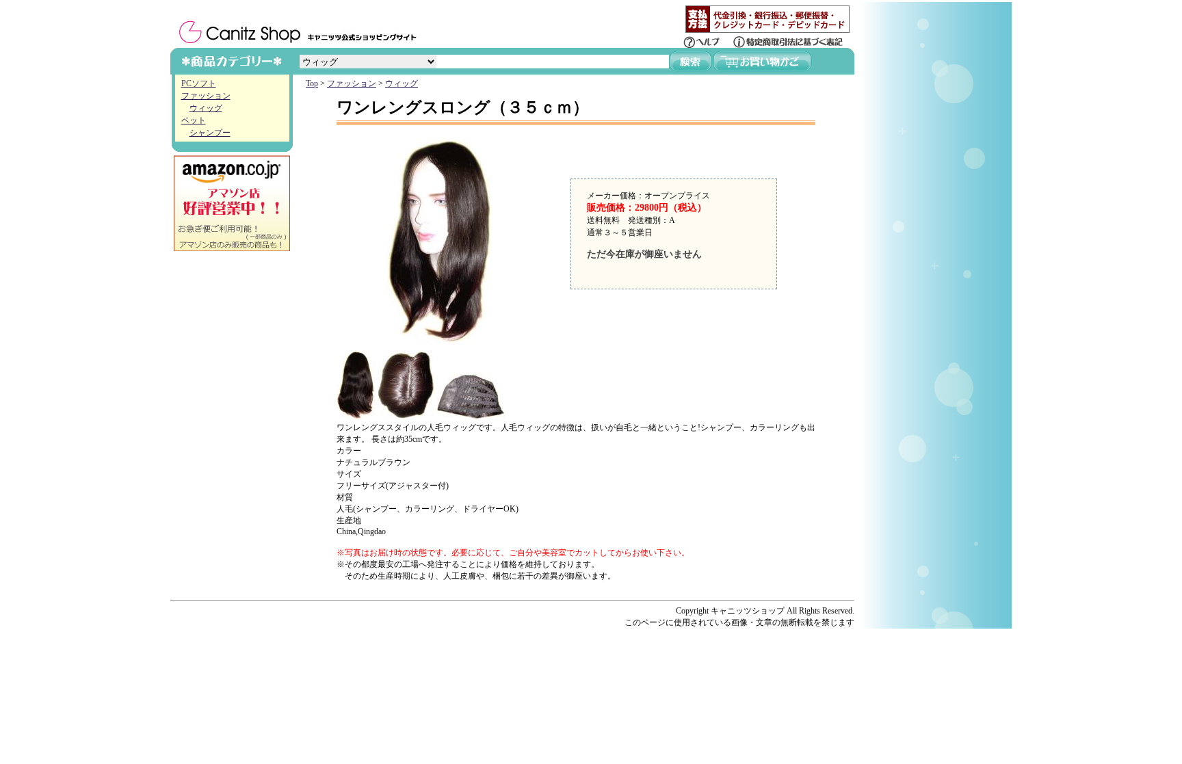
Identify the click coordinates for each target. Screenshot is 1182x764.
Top (312, 83)
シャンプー (210, 132)
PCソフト (198, 83)
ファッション (206, 96)
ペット (193, 120)
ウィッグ (205, 108)
